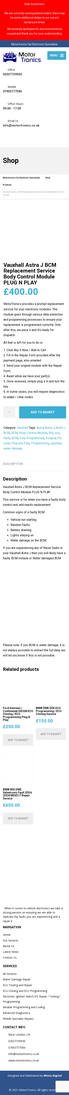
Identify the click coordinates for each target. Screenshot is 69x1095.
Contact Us (10, 957)
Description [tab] (13, 464)
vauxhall (55, 443)
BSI (51, 433)
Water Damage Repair (16, 979)
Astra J (50, 428)
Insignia (50, 438)
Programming (40, 443)
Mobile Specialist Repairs (18, 1018)
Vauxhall (22, 428)
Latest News (11, 952)
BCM (14, 433)
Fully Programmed (32, 438)
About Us (8, 946)
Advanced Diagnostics (16, 1013)
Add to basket (43, 412)
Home (7, 934)
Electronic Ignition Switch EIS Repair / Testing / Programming (31, 999)
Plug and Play (21, 443)
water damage (12, 448)
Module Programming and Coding (24, 1007)
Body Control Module (33, 433)
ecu (57, 433)
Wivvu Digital (52, 1075)
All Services (10, 974)
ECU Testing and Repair (17, 985)
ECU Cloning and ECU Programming (25, 991)
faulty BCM (10, 438)
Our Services (10, 940)
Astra (40, 428)
